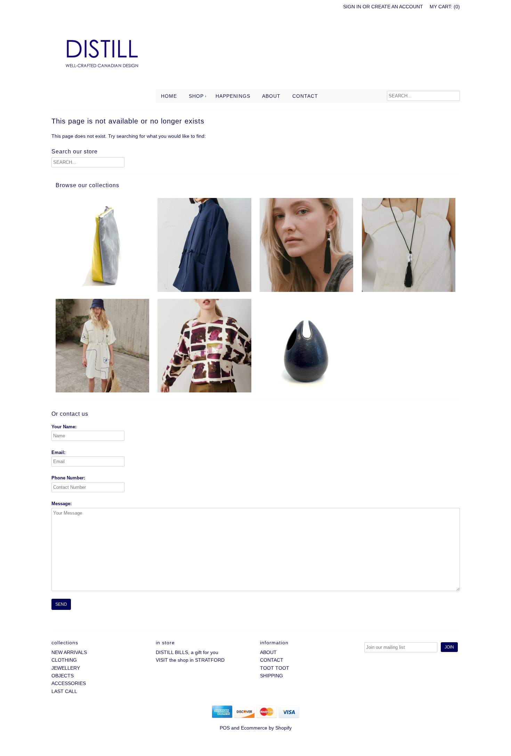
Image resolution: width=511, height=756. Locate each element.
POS (225, 728)
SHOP (196, 96)
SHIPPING (271, 675)
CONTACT (305, 96)
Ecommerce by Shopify (266, 728)
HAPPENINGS (233, 96)
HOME (169, 96)
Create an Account (397, 6)
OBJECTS (62, 675)
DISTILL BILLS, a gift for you (187, 652)
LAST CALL (64, 691)
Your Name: (63, 426)
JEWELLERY (65, 668)
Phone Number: (68, 477)
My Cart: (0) (445, 6)
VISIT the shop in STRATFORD (190, 660)
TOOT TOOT (274, 668)
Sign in (352, 6)
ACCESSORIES (68, 683)
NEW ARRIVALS (69, 652)
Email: (58, 452)
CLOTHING (64, 660)
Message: (61, 503)
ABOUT (271, 96)
